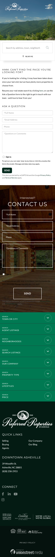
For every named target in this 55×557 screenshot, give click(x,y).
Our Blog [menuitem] (32, 444)
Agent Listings (10, 330)
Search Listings (11, 352)
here (41, 90)
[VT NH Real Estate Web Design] (26, 551)
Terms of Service (11, 178)
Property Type (10, 375)
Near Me (29, 56)
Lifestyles (8, 386)
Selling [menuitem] (5, 440)
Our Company (10, 363)
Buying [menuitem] (5, 444)
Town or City (10, 319)
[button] (47, 48)
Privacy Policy (45, 175)
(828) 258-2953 (9, 471)
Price (5, 397)
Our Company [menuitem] (35, 440)
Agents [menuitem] (5, 448)
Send (7, 170)
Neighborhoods (11, 341)
